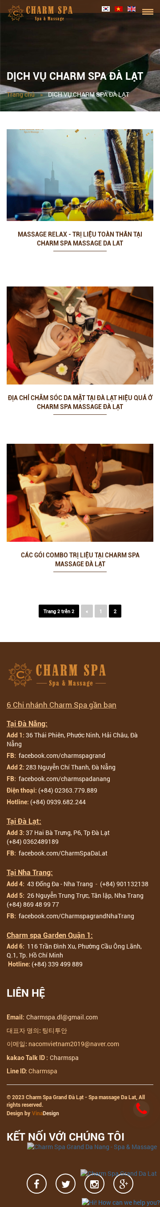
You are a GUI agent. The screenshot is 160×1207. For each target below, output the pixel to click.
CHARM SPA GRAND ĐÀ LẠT (41, 13)
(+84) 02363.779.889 (67, 790)
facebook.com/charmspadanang (63, 778)
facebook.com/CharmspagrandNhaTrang (75, 916)
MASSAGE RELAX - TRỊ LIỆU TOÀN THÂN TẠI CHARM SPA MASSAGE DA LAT (80, 239)
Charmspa (64, 1057)
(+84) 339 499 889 (57, 964)
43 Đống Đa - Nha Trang (59, 884)
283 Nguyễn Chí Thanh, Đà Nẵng (71, 767)
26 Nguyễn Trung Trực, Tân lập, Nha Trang (86, 895)
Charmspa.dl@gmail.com (62, 1017)
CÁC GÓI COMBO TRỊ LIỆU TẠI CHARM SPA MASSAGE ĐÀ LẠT (80, 560)
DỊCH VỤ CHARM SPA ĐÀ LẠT (88, 94)
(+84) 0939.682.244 (58, 802)
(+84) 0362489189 (33, 841)
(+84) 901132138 (124, 884)
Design (45, 1113)
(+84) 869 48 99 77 (33, 904)
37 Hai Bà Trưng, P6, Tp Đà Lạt (68, 832)
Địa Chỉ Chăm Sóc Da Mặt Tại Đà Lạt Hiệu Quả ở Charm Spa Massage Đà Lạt (80, 402)
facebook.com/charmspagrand (61, 755)
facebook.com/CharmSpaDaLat (62, 853)
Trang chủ (21, 94)
